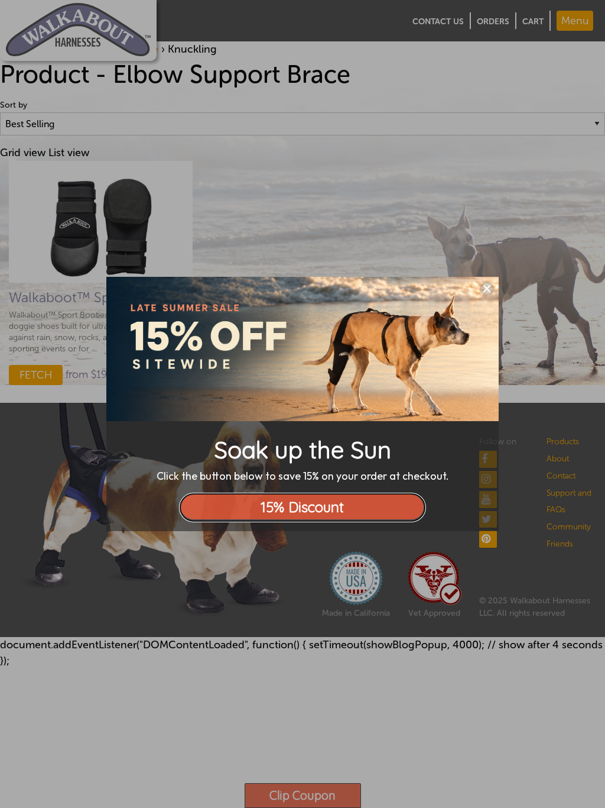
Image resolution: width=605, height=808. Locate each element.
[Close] (487, 289)
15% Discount (302, 507)
